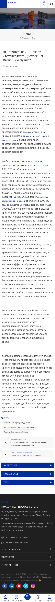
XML (40, 577)
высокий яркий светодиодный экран (19, 427)
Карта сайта (32, 577)
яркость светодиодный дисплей (17, 422)
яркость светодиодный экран (16, 432)
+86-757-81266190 (19, 537)
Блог (23, 577)
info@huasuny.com (24, 542)
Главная (25, 38)
